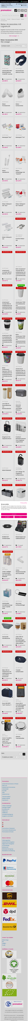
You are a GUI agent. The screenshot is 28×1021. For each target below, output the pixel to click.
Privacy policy (23, 503)
